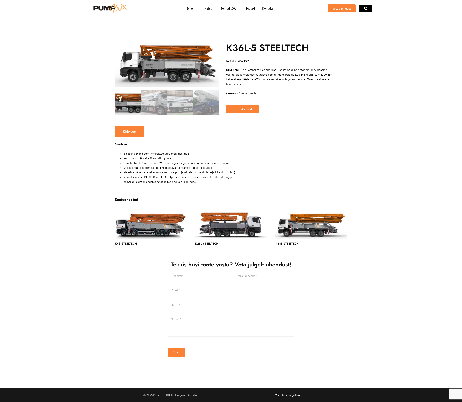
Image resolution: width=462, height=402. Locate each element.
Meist (208, 8)
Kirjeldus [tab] (129, 131)
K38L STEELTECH (287, 244)
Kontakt (267, 8)
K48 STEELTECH (126, 244)
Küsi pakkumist (242, 109)
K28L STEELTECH (206, 244)
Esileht (190, 8)
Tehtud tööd (229, 8)
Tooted (250, 8)
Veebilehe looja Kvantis (290, 395)
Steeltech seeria (247, 93)
